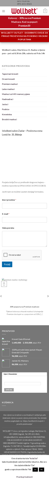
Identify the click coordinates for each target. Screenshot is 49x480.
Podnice (5, 109)
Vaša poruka (8, 228)
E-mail (5, 214)
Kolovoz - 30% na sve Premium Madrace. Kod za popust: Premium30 (24, 22)
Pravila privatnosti (24, 477)
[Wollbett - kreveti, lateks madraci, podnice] (24, 11)
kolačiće (33, 458)
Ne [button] (42, 469)
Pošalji (7, 264)
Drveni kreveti (8, 79)
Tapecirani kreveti (10, 74)
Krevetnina (7, 114)
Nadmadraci (7, 99)
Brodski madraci (9, 119)
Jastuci (5, 104)
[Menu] (3, 11)
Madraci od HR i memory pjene (16, 94)
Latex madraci (8, 89)
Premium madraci (10, 84)
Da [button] (35, 469)
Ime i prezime (9, 200)
